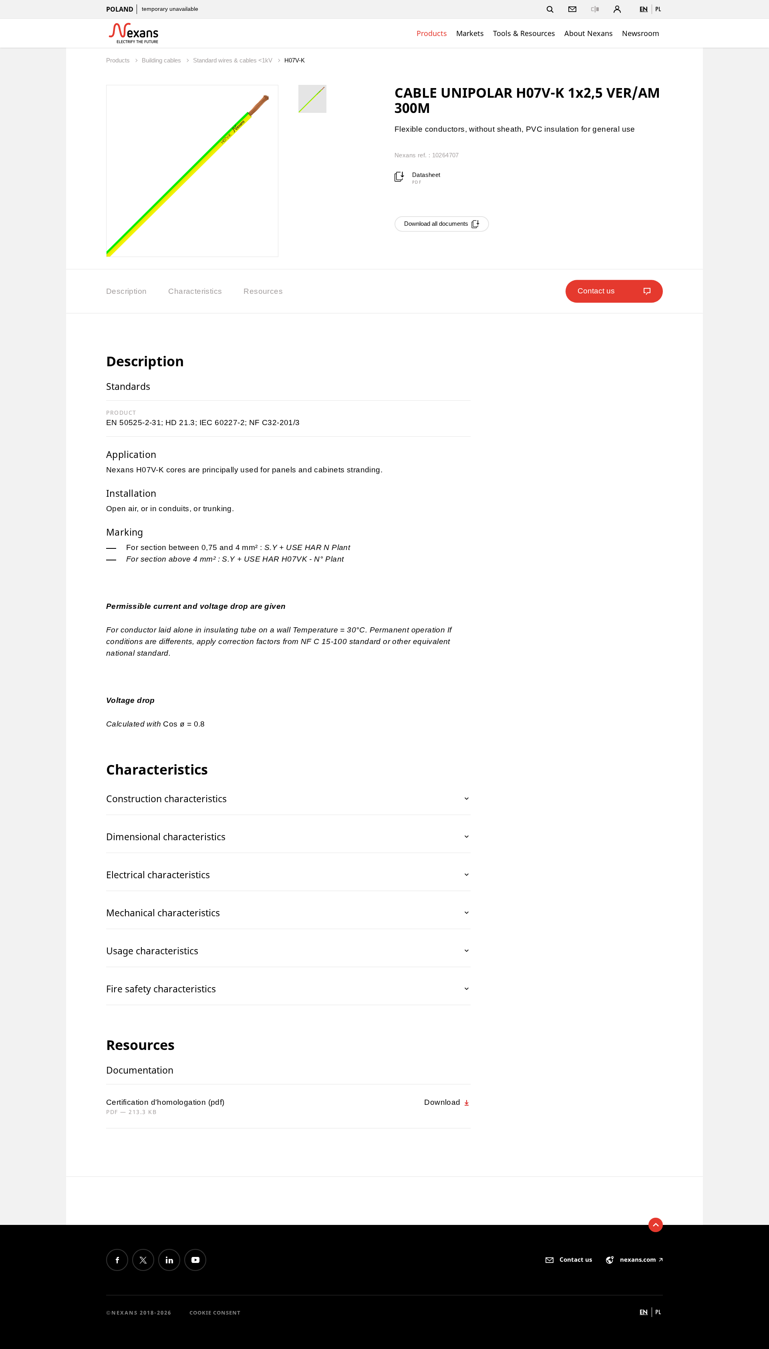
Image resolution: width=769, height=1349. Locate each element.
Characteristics (195, 291)
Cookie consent (215, 1312)
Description (126, 291)
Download (443, 1102)
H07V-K (294, 60)
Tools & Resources (524, 33)
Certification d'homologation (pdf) (165, 1102)
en (644, 9)
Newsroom (640, 33)
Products (432, 33)
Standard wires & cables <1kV (233, 60)
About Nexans (588, 33)
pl (658, 9)
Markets (470, 33)
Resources (263, 291)
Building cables (162, 60)
